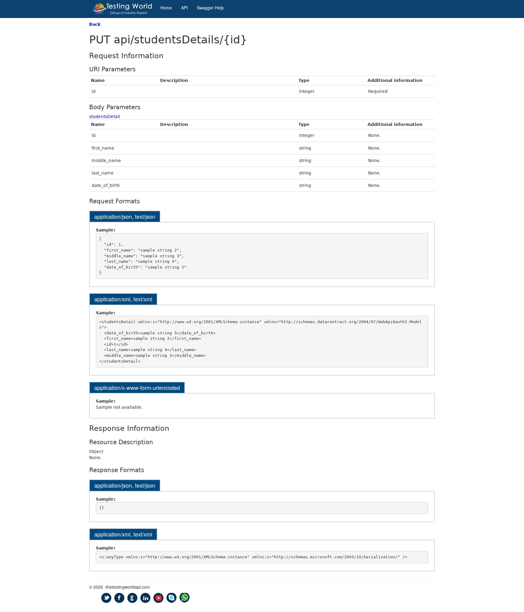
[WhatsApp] (185, 598)
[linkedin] (145, 598)
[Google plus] (132, 598)
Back (94, 24)
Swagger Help (210, 8)
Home (166, 8)
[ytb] (158, 598)
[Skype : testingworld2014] (171, 598)
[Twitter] (106, 598)
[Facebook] (119, 598)
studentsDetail (104, 116)
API (184, 8)
